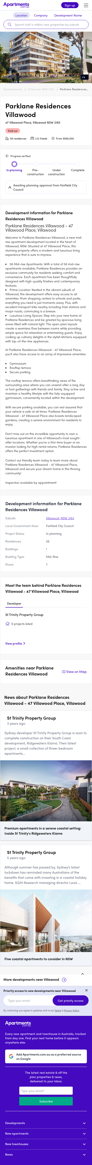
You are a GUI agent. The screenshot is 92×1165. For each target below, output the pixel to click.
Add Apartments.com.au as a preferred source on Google (48, 1056)
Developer (14, 603)
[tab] (14, 603)
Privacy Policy (71, 1010)
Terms (58, 1010)
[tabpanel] (46, 630)
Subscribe (46, 1101)
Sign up (70, 5)
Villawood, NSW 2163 (41, 89)
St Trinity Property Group (24, 614)
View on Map (76, 671)
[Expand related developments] (82, 973)
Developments (12, 89)
